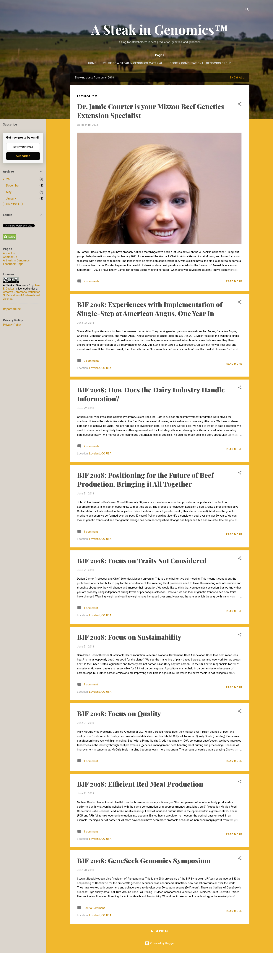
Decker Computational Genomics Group (200, 63)
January (11, 198)
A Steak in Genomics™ (159, 29)
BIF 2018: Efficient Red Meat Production (140, 783)
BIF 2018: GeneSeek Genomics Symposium (144, 860)
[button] (240, 104)
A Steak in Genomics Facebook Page (16, 262)
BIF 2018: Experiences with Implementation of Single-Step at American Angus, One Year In (149, 309)
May (9, 192)
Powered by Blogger (161, 943)
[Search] (247, 10)
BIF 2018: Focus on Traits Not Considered (142, 560)
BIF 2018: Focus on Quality (119, 713)
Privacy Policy (12, 325)
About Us (9, 253)
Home (92, 63)
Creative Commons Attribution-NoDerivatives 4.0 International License (22, 295)
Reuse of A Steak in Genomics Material (133, 63)
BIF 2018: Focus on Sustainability (129, 636)
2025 (6, 179)
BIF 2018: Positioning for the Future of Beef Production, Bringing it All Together (145, 479)
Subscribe (23, 156)
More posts (159, 931)
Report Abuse (12, 309)
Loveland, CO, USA (100, 368)
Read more (234, 281)
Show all (237, 77)
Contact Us (10, 257)
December (13, 185)
